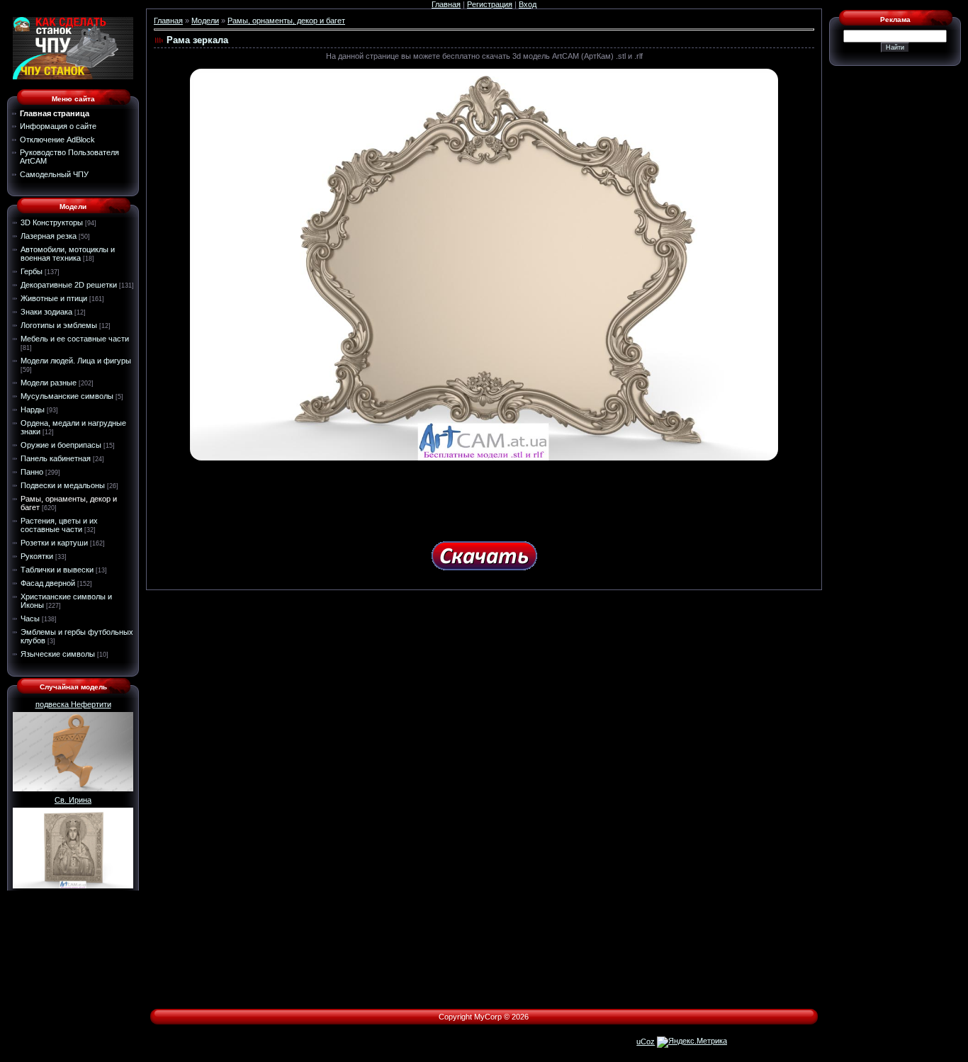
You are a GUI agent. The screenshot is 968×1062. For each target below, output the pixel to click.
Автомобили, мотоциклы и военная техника (68, 253)
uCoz (645, 1041)
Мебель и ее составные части (75, 338)
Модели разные (49, 382)
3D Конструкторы (52, 222)
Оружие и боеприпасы (61, 445)
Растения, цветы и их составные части (59, 524)
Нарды (33, 409)
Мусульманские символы (67, 396)
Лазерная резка (49, 236)
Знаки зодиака (46, 311)
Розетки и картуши (54, 542)
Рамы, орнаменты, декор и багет (286, 20)
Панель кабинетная (56, 458)
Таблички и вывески (57, 569)
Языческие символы (58, 654)
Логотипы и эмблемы (59, 325)
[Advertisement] (484, 496)
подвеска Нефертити (73, 704)
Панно (32, 472)
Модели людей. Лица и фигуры (76, 360)
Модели (205, 20)
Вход (527, 4)
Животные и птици (54, 298)
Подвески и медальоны (63, 485)
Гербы (32, 271)
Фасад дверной (48, 583)
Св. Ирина (73, 800)
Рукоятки (37, 556)
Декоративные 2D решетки (69, 285)
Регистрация (489, 4)
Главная (446, 4)
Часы (30, 618)
